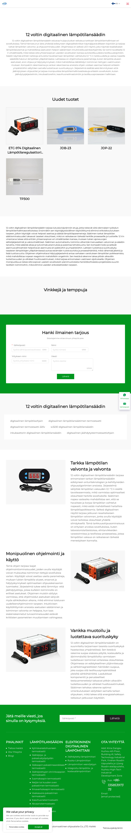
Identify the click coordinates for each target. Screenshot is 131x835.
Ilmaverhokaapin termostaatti (48, 789)
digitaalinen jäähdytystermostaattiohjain (90, 433)
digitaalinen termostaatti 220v (27, 427)
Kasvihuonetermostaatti (45, 800)
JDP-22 (106, 148)
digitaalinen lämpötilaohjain (26, 421)
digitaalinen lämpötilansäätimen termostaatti (74, 421)
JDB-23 (65, 148)
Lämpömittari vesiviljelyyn (82, 764)
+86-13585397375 (115, 784)
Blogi (11, 756)
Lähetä (65, 376)
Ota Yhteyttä (15, 752)
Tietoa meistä (15, 748)
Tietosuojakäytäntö (113, 828)
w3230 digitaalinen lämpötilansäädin (72, 427)
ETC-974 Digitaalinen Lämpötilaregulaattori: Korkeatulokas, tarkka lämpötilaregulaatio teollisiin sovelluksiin (25, 150)
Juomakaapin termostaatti (46, 778)
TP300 (25, 199)
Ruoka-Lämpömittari (79, 760)
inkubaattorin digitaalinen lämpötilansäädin (35, 433)
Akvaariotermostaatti (43, 803)
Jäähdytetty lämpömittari (82, 756)
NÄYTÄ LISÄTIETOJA (25, 126)
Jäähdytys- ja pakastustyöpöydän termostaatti (42, 758)
